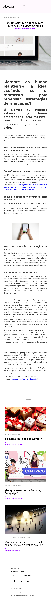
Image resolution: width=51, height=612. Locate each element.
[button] (24, 6)
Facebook (15, 379)
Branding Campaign (13, 486)
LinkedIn (33, 379)
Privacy (5, 605)
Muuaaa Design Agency (12, 550)
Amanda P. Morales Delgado (14, 444)
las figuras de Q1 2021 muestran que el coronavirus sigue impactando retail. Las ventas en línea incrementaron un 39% (25, 187)
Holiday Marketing (12, 434)
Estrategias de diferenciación (17, 538)
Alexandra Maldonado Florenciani (25, 28)
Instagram (24, 379)
